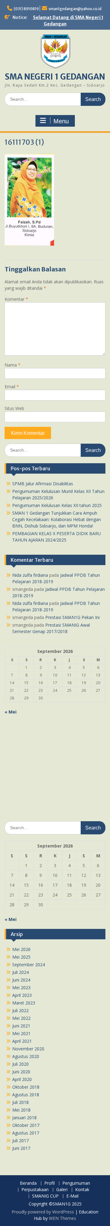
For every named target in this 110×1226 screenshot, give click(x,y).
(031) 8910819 (26, 8)
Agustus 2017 (25, 1133)
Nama (12, 365)
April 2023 (22, 995)
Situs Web (14, 408)
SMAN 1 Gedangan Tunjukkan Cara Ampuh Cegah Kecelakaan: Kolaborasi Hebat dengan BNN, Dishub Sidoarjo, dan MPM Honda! (56, 519)
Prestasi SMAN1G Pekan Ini (72, 617)
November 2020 (28, 1049)
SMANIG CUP (45, 1196)
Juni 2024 (21, 980)
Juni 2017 (21, 1148)
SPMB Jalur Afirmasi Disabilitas (42, 483)
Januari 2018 (24, 1117)
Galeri (62, 1190)
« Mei (10, 712)
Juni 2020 (21, 1072)
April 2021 (22, 1041)
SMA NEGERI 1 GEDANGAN (55, 77)
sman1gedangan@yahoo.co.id (75, 8)
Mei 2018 (21, 1110)
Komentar (16, 299)
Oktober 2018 (25, 1087)
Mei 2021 (21, 1033)
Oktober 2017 (25, 1125)
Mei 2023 (21, 987)
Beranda (28, 1183)
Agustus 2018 (25, 1094)
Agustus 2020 (25, 1056)
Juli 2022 (20, 1010)
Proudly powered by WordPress (43, 1212)
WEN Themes (62, 1218)
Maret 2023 (23, 1003)
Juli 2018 (20, 1102)
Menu (61, 121)
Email (12, 386)
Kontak (82, 1190)
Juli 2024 (20, 972)
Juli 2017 (20, 1140)
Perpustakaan (35, 1190)
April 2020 (22, 1079)
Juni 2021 (21, 1026)
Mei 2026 (21, 949)
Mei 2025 (21, 957)
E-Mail (72, 1196)
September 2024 (28, 964)
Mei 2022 (21, 1018)
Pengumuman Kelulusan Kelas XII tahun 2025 (57, 505)
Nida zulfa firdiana (30, 575)
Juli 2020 (20, 1064)
